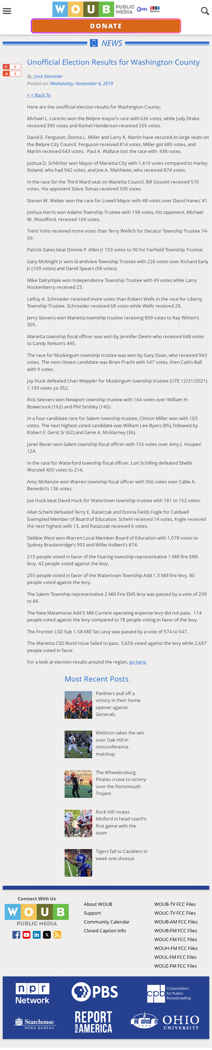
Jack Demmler (48, 76)
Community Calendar (107, 922)
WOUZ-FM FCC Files (175, 966)
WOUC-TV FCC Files (175, 913)
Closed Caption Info (105, 930)
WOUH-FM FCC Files (176, 948)
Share (6, 73)
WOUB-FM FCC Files (175, 930)
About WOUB (98, 904)
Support (92, 913)
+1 (6, 66)
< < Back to (39, 95)
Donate (106, 25)
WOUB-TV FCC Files (175, 904)
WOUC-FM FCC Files (175, 939)
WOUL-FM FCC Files (175, 957)
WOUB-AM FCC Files (176, 922)
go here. (138, 662)
